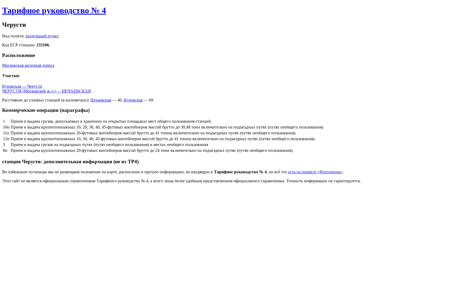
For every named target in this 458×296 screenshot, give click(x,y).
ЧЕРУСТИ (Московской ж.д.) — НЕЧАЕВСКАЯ (46, 91)
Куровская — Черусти (22, 86)
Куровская (133, 100)
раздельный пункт (41, 36)
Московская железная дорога (28, 65)
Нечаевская (100, 100)
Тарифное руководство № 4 (54, 10)
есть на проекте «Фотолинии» (315, 172)
